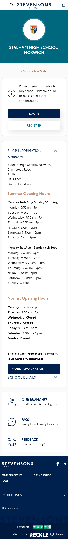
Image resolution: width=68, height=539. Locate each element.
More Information (28, 369)
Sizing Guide (42, 475)
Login (34, 113)
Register (34, 125)
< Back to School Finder (34, 71)
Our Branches (12, 475)
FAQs (5, 481)
